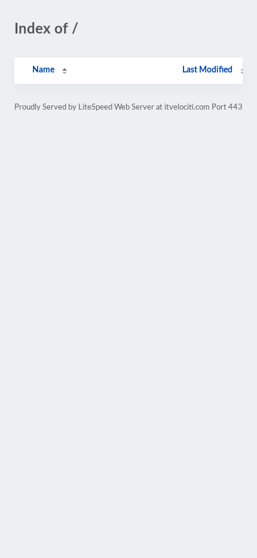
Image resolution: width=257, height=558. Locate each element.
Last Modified (207, 70)
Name (43, 70)
